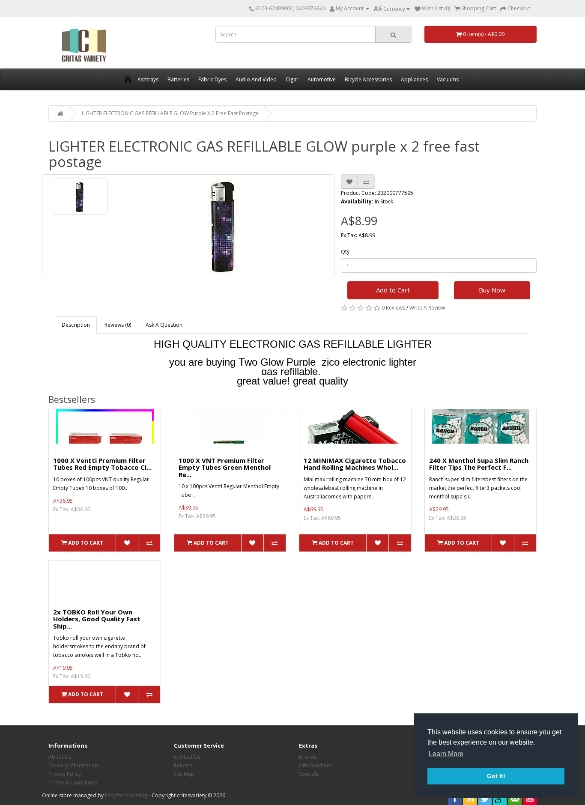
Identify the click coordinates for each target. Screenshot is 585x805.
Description (76, 324)
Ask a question (164, 324)
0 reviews (393, 307)
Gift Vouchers (315, 765)
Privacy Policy (64, 774)
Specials (309, 774)
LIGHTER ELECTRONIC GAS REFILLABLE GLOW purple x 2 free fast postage (170, 113)
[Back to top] (557, 777)
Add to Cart (393, 290)
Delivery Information (73, 765)
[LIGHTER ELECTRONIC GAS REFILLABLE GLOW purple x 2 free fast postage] (80, 197)
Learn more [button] (446, 753)
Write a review (427, 307)
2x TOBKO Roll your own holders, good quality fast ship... (96, 619)
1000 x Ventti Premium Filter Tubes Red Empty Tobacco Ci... (102, 464)
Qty (345, 251)
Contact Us (187, 756)
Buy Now (492, 290)
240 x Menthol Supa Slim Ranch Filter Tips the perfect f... (478, 464)
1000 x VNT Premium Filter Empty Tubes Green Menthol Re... (225, 467)
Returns (183, 765)
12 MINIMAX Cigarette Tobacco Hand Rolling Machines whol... (355, 464)
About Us (59, 756)
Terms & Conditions (72, 782)
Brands (307, 756)
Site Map (184, 774)
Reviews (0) (117, 324)
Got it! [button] (496, 775)
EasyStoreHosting (126, 795)
